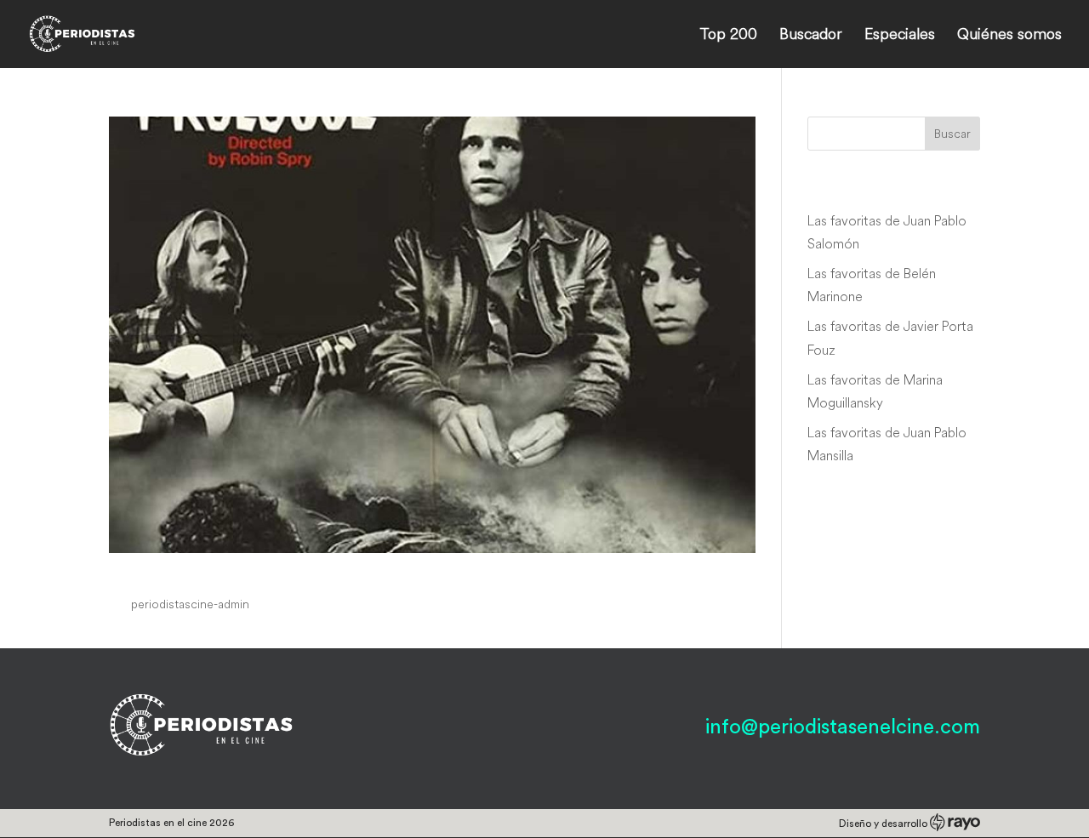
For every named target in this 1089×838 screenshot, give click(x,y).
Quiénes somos (1009, 35)
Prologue (157, 572)
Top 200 (728, 35)
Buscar (952, 133)
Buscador (810, 35)
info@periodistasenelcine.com (842, 727)
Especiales (899, 35)
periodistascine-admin (190, 604)
